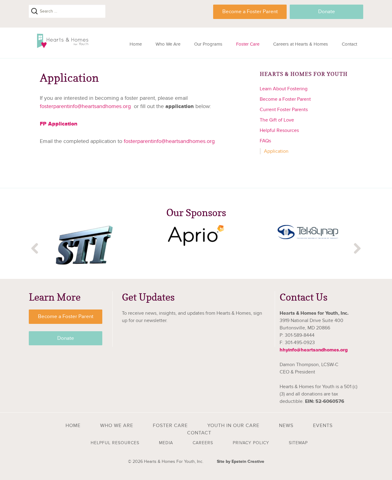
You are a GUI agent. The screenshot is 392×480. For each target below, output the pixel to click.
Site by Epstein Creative (240, 461)
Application (276, 151)
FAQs (265, 141)
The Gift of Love (277, 120)
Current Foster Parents (284, 110)
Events (323, 425)
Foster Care (247, 44)
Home (136, 44)
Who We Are (168, 44)
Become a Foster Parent (250, 12)
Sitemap (298, 442)
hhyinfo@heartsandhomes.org (314, 350)
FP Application (58, 124)
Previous (35, 249)
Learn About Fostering (283, 89)
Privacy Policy (251, 442)
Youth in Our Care (233, 425)
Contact (349, 44)
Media (166, 442)
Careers (203, 442)
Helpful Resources (279, 130)
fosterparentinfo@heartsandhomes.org (85, 106)
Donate (326, 12)
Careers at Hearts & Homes (300, 44)
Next (357, 249)
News (286, 425)
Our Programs (208, 44)
